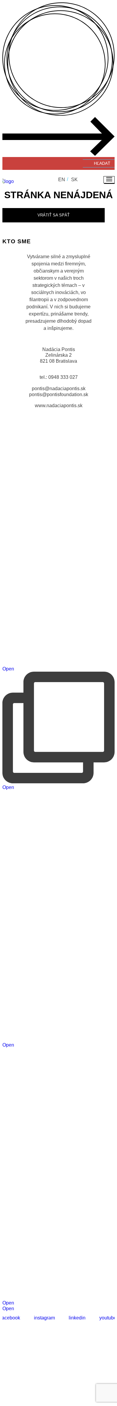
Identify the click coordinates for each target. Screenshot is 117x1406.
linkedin (77, 1317)
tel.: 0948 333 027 (59, 377)
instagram (44, 1317)
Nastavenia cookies (62, 1357)
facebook (10, 1317)
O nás (16, 1371)
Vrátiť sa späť (54, 215)
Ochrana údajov (59, 1352)
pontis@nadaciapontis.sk (59, 388)
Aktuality (102, 1371)
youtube (107, 1317)
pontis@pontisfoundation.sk (58, 394)
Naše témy (40, 1371)
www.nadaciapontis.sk (58, 405)
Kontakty (63, 1380)
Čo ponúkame (71, 1371)
